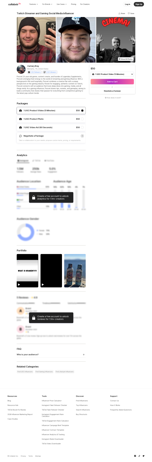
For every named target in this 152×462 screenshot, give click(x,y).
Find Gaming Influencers (44, 372)
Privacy (23, 456)
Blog (9, 401)
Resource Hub (13, 405)
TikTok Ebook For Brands (17, 410)
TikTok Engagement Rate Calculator (55, 421)
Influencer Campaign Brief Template (55, 425)
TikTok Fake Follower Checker (53, 410)
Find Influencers (82, 401)
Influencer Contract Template (53, 430)
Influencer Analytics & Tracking (53, 434)
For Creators (85, 4)
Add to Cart (112, 82)
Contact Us (114, 401)
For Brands (46, 4)
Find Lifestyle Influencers (65, 372)
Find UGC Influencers (25, 372)
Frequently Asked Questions (121, 410)
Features (32, 4)
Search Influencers (83, 410)
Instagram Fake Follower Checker (54, 405)
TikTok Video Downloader (51, 444)
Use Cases (61, 4)
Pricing (73, 4)
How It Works (115, 405)
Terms (30, 456)
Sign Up (139, 4)
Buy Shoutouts (81, 414)
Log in (127, 4)
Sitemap (38, 456)
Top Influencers (82, 405)
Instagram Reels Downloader (53, 439)
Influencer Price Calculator (52, 401)
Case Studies (13, 419)
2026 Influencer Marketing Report (20, 414)
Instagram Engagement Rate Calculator (53, 415)
